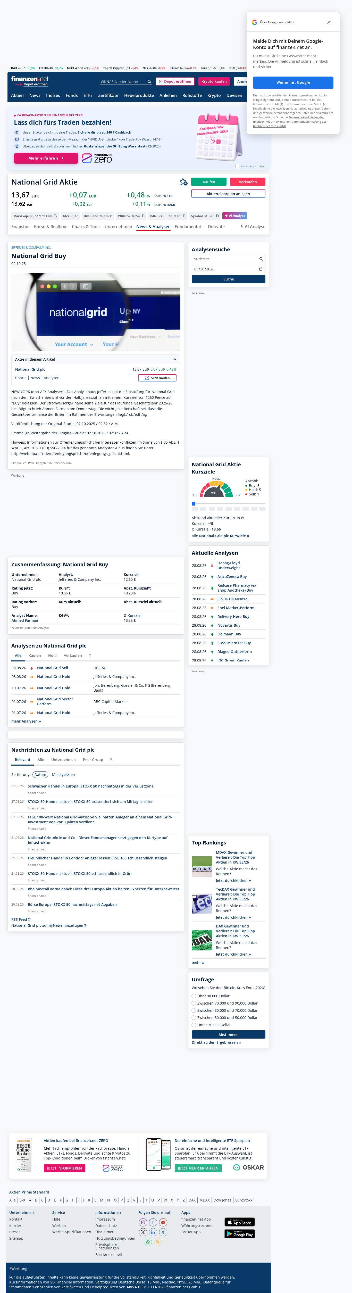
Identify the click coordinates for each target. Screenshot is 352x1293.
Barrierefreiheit (108, 1255)
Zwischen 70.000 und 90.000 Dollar (227, 1003)
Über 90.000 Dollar (213, 996)
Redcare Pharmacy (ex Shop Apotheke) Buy (236, 588)
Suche (228, 279)
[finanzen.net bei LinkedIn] (153, 1232)
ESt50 (43, 68)
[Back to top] (259, 1287)
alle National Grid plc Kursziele (219, 535)
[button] (175, 81)
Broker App (191, 1232)
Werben (59, 1226)
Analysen (52, 378)
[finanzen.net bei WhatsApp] (148, 1242)
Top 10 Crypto (113, 68)
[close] (328, 22)
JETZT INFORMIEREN (64, 1168)
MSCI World (75, 68)
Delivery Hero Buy (233, 616)
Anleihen (168, 95)
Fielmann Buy (229, 634)
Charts (21, 378)
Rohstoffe (192, 95)
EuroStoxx (243, 1200)
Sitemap (16, 1239)
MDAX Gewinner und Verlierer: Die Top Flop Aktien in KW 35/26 (235, 857)
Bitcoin (174, 68)
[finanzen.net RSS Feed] (158, 1242)
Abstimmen (229, 1034)
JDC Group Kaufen (233, 660)
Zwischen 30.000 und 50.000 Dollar (227, 1018)
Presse (15, 1232)
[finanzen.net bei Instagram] (143, 1222)
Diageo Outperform (234, 651)
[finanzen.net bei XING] (163, 1232)
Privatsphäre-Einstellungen (107, 1246)
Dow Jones (222, 1200)
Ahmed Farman (25, 620)
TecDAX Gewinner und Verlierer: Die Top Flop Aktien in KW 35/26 (235, 894)
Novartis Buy (228, 625)
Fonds (72, 95)
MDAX (204, 1200)
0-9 (22, 1200)
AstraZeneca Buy (232, 576)
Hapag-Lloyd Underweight (228, 565)
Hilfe (56, 1219)
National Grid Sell (52, 667)
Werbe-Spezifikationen (71, 1232)
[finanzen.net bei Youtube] (163, 1222)
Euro (204, 68)
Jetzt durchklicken (232, 880)
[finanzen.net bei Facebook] (153, 1222)
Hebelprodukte (139, 95)
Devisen (234, 95)
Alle (12, 1200)
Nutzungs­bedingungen (115, 1239)
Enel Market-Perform (235, 607)
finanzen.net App (196, 1219)
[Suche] (149, 82)
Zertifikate (108, 95)
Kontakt (15, 1219)
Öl (230, 68)
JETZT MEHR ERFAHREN (198, 1168)
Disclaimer (104, 1232)
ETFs (88, 95)
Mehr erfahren (43, 158)
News (34, 95)
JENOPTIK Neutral (232, 598)
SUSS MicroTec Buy (234, 642)
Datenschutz (106, 1226)
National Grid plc (30, 369)
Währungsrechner (197, 1226)
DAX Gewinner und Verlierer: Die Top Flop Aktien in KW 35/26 (235, 931)
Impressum (105, 1219)
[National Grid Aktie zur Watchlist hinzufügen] (183, 182)
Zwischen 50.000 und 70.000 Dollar (227, 1010)
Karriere (16, 1226)
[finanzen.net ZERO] (96, 158)
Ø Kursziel (132, 615)
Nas (145, 68)
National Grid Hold (53, 676)
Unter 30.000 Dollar (214, 1025)
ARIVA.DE (135, 1286)
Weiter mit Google (293, 82)
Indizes (53, 95)
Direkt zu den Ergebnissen (215, 1042)
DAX (14, 68)
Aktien (17, 95)
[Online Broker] (30, 84)
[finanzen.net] (29, 78)
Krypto (214, 95)
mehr (197, 962)
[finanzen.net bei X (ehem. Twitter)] (143, 1232)
